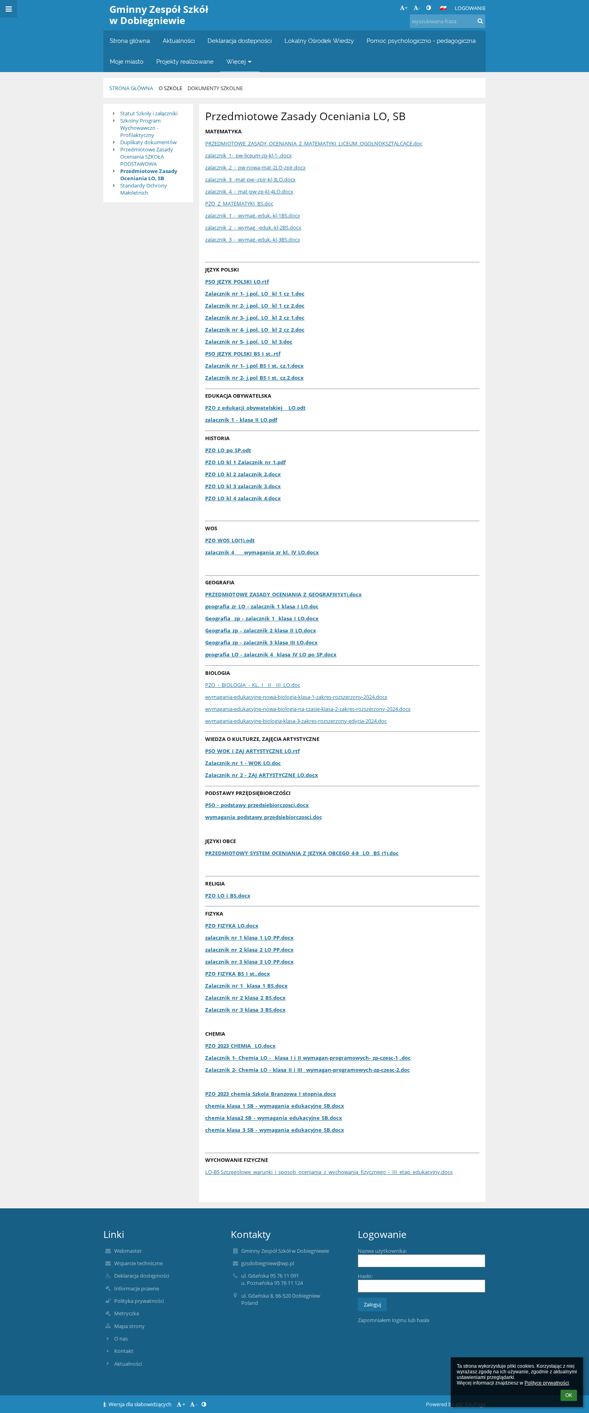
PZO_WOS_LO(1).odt (230, 540)
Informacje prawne (136, 1288)
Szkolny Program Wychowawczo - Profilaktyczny (140, 128)
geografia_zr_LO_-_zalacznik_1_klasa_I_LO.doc (262, 606)
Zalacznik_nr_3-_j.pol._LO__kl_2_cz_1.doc (255, 317)
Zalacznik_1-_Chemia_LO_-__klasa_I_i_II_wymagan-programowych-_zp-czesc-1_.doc (308, 1057)
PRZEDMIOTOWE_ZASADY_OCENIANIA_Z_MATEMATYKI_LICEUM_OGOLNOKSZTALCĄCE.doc (313, 143)
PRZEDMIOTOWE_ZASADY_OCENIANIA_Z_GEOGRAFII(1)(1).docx (283, 594)
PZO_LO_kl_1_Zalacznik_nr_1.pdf (245, 462)
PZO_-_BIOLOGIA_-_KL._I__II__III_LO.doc (252, 684)
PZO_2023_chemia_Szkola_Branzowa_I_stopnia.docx (270, 1093)
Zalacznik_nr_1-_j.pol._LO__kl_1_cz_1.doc (255, 293)
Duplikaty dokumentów (148, 142)
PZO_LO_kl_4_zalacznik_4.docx (243, 498)
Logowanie (470, 8)
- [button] (419, 7)
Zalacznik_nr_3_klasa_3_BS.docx (245, 1009)
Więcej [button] (236, 61)
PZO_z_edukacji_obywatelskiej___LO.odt (255, 407)
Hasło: (365, 1276)
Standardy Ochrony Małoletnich (143, 189)
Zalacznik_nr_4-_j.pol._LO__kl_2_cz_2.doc (255, 329)
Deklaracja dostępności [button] (240, 40)
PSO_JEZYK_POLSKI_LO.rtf (237, 281)
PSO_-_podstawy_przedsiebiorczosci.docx (257, 805)
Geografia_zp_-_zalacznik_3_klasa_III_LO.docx (261, 642)
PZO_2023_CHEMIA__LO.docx (240, 1045)
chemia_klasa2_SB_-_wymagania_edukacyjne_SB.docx (273, 1117)
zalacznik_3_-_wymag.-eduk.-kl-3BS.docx (252, 239)
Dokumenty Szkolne (215, 88)
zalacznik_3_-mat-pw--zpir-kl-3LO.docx (250, 179)
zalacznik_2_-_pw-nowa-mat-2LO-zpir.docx (255, 167)
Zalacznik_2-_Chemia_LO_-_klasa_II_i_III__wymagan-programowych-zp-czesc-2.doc (307, 1069)
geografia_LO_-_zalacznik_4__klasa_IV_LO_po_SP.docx (271, 654)
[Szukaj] (480, 21)
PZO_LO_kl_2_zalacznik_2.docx (243, 474)
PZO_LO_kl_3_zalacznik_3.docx (243, 486)
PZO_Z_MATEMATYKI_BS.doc (239, 203)
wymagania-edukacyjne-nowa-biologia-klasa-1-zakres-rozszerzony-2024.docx (296, 696)
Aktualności (128, 1363)
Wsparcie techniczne (138, 1263)
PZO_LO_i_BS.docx (227, 895)
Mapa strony (129, 1326)
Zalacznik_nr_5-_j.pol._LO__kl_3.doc (248, 341)
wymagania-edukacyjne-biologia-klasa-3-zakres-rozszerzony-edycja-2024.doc (296, 721)
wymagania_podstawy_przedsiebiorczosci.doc (263, 817)
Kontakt (123, 1351)
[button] (428, 7)
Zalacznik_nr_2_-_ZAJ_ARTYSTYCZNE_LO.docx (261, 775)
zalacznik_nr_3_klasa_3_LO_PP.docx (249, 961)
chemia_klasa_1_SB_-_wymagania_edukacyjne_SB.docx (274, 1105)
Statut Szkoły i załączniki (149, 113)
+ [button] (406, 7)
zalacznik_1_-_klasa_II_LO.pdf (241, 419)
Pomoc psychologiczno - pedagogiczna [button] (421, 40)
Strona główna (131, 88)
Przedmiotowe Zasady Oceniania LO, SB (148, 174)
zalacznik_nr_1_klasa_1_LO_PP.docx (249, 937)
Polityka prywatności (139, 1300)
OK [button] (568, 1395)
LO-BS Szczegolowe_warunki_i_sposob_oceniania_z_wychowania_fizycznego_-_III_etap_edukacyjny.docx (329, 1171)
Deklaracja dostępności (141, 1275)
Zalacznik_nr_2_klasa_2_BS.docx (245, 997)
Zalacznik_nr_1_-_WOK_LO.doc (243, 763)
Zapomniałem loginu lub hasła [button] (393, 1320)
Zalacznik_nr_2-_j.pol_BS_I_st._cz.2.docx (254, 377)
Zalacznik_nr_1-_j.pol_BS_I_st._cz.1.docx (254, 365)
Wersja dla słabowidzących (140, 1404)
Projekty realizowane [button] (185, 61)
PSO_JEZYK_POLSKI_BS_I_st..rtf (242, 353)
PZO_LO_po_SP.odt (228, 450)
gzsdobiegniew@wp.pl (267, 1263)
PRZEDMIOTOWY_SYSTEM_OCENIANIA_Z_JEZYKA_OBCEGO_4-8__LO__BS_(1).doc (302, 853)
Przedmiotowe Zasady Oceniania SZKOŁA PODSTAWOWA (146, 156)
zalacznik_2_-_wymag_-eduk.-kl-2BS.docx (253, 227)
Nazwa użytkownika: (382, 1250)
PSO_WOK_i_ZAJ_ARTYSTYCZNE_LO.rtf (252, 751)
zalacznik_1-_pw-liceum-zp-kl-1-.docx (248, 155)
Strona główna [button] (130, 40)
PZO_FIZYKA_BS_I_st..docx (237, 973)
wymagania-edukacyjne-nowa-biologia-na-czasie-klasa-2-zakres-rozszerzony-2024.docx (308, 709)
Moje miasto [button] (126, 61)
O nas (121, 1338)
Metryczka (126, 1313)
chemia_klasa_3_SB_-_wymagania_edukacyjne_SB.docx (274, 1129)
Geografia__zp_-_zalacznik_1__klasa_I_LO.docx (262, 618)
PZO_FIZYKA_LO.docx (231, 925)
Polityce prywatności (546, 1383)
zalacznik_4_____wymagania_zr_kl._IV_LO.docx (262, 552)
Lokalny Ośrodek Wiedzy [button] (319, 40)
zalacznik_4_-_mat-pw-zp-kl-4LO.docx (249, 191)
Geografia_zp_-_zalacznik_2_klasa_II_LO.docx (260, 630)
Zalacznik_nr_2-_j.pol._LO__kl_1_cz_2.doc (255, 305)
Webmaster (128, 1250)
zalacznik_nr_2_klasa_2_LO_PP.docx (249, 949)
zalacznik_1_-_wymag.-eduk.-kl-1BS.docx (252, 215)
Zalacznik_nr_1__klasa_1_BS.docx (246, 985)
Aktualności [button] (179, 40)
